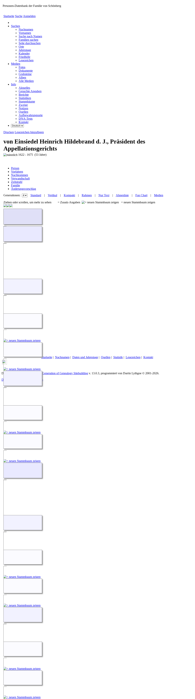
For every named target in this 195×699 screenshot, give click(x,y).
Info (13, 84)
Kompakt (69, 195)
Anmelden (29, 16)
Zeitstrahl (16, 182)
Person (15, 168)
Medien (15, 63)
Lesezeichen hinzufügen (29, 132)
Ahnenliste (122, 195)
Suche (18, 16)
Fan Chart (141, 195)
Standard (35, 195)
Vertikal (52, 195)
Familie (15, 185)
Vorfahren (17, 171)
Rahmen (87, 195)
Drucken (8, 132)
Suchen (15, 26)
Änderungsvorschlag (23, 188)
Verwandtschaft (20, 178)
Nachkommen (19, 175)
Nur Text (103, 195)
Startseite (8, 16)
